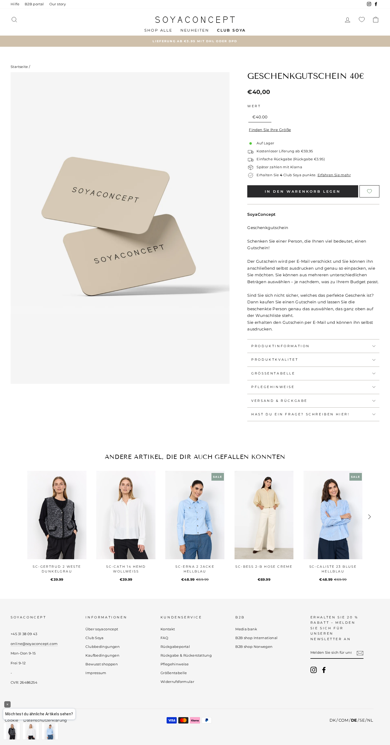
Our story (57, 4)
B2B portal (34, 4)
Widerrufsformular (177, 682)
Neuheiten (194, 30)
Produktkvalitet (274, 359)
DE (354, 720)
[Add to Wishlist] (369, 191)
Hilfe (15, 4)
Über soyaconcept (101, 629)
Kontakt (168, 629)
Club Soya (94, 638)
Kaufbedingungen (102, 655)
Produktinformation (280, 346)
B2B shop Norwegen (253, 647)
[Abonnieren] (360, 652)
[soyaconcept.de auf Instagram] (313, 670)
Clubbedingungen (102, 647)
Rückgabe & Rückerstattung (186, 655)
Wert (254, 106)
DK (333, 720)
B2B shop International (256, 638)
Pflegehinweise (272, 387)
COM (344, 720)
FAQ (164, 638)
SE (362, 720)
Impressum (95, 673)
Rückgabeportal (175, 647)
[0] (362, 19)
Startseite (19, 67)
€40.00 (259, 116)
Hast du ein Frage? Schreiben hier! (300, 414)
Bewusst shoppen (101, 664)
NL (370, 720)
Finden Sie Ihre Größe (270, 129)
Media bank (246, 629)
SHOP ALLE (158, 30)
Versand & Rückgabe (279, 401)
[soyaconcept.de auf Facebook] (324, 670)
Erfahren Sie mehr (334, 175)
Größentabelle (273, 373)
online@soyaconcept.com (34, 644)
